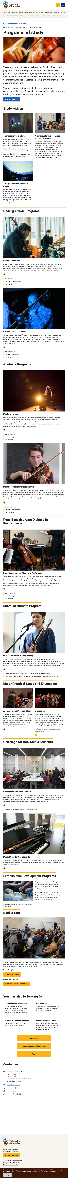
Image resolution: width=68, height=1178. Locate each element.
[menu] (63, 5)
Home (5, 27)
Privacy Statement (51, 1171)
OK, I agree (8, 1175)
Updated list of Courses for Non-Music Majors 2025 (21, 810)
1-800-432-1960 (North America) (12, 1160)
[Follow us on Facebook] (13, 1094)
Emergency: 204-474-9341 (11, 1163)
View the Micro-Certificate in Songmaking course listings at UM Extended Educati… (30, 676)
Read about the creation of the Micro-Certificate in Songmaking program (27, 674)
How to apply (9, 284)
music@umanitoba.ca (13, 1085)
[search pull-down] (58, 5)
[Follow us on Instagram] (16, 1094)
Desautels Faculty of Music (14, 24)
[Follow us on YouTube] (20, 1094)
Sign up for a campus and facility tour (16, 983)
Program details (10, 279)
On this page (11, 99)
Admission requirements (12, 281)
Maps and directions (11, 1155)
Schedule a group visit (12, 974)
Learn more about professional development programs (18, 905)
